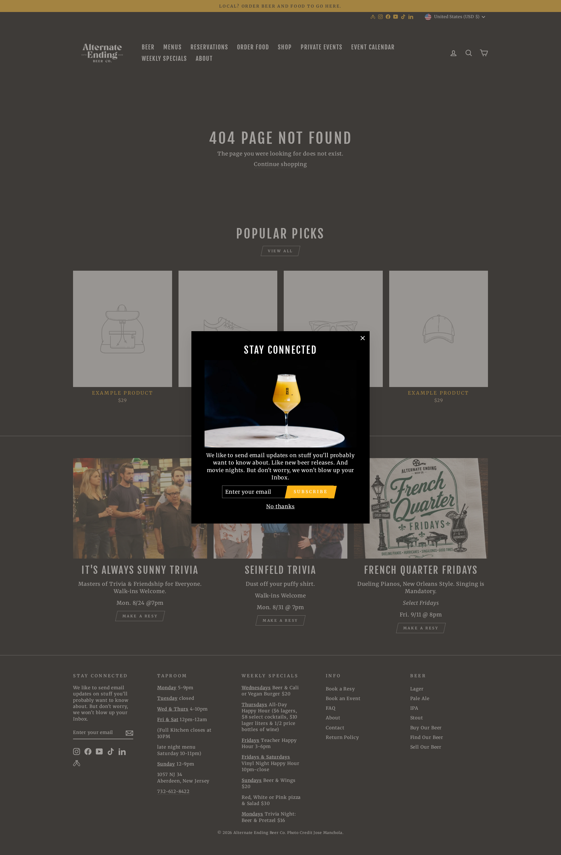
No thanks (280, 506)
